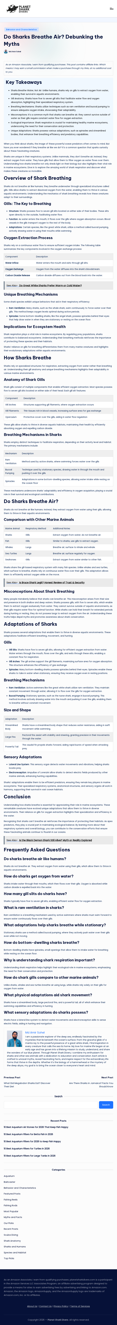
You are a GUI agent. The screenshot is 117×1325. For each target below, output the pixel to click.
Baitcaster (9, 1182)
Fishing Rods (10, 1205)
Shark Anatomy (12, 1240)
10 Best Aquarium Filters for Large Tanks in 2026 (29, 1155)
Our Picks (9, 1223)
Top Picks (9, 1258)
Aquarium (9, 1176)
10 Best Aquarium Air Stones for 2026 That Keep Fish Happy (36, 1127)
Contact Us (45, 1306)
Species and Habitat (15, 1252)
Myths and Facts (13, 1217)
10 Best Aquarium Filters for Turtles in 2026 (27, 1148)
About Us (32, 1306)
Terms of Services (80, 1306)
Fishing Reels (11, 1199)
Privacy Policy (61, 1306)
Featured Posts (12, 1193)
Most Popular (11, 1211)
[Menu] (111, 9)
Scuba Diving (11, 1234)
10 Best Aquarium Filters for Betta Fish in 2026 (28, 1134)
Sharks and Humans (15, 1246)
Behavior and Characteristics (21, 29)
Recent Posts (11, 1228)
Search (58, 1096)
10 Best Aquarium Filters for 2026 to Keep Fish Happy (32, 1141)
